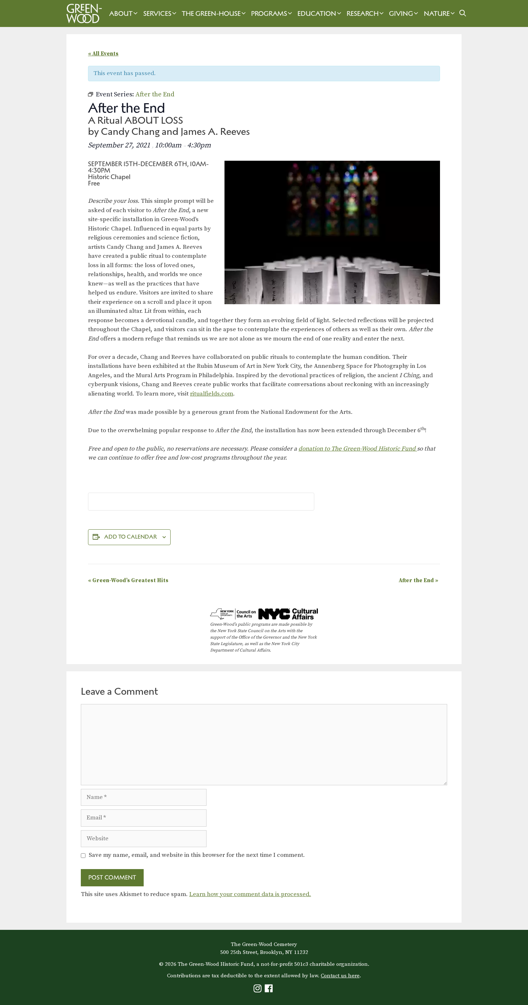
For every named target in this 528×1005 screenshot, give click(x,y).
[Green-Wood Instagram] (258, 990)
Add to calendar (130, 536)
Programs (269, 13)
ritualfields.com (211, 394)
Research (363, 13)
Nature (437, 13)
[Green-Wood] (82, 13)
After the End (418, 580)
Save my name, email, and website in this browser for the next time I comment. (197, 855)
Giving (401, 13)
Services (157, 13)
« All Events (103, 53)
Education (316, 13)
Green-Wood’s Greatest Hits (128, 580)
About (121, 13)
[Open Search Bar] (463, 13)
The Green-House (211, 13)
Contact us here (340, 975)
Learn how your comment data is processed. (250, 894)
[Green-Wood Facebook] (269, 990)
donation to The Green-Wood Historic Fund (357, 449)
